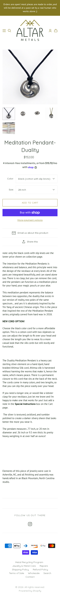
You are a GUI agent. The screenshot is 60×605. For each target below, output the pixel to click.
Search (47, 573)
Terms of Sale (16, 573)
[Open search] (9, 30)
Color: (10, 178)
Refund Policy (40, 569)
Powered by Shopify (30, 590)
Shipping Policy (20, 569)
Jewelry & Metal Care (24, 565)
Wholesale (34, 573)
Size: (11, 189)
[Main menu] (4, 30)
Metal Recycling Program (29, 562)
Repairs (44, 565)
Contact (30, 576)
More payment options (30, 220)
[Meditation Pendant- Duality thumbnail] (8, 114)
